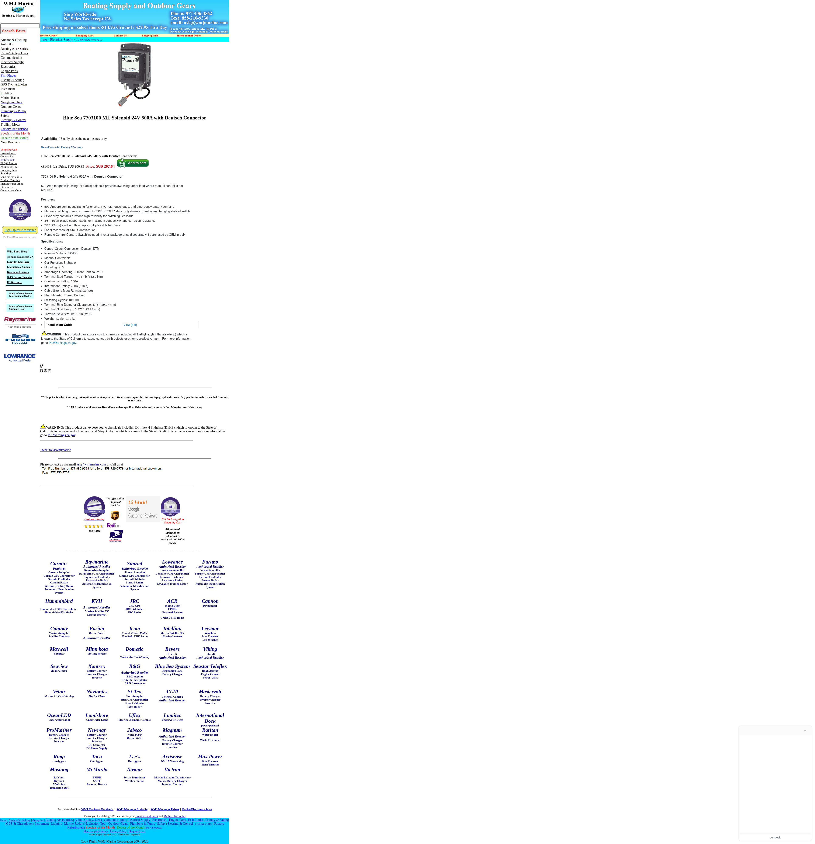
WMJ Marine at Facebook (97, 809)
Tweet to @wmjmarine (55, 450)
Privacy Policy (118, 831)
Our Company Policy (96, 831)
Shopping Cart (137, 831)
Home (44, 39)
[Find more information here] (775, 783)
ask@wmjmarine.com (91, 464)
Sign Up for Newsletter (20, 230)
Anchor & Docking (20, 820)
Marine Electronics (174, 816)
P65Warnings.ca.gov (62, 343)
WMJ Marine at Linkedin (132, 809)
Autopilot (38, 820)
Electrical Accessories (88, 39)
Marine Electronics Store (197, 809)
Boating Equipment (146, 816)
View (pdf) (130, 324)
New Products (154, 827)
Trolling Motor (203, 823)
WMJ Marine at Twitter (165, 809)
